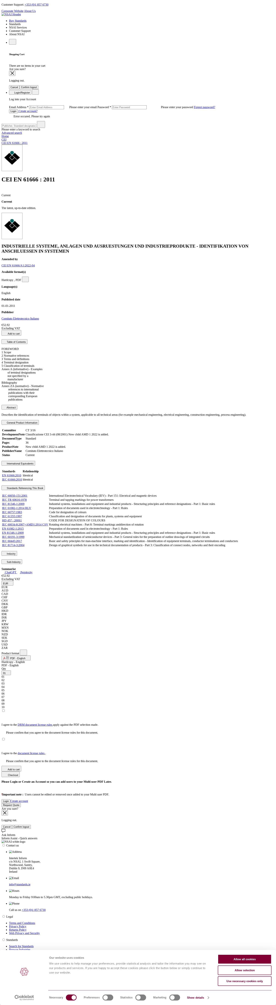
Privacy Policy (17, 926)
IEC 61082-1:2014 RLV (16, 508)
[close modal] (12, 73)
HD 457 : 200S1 (12, 520)
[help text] (25, 279)
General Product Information (21, 422)
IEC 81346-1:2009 (13, 503)
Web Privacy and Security (24, 933)
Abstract (11, 407)
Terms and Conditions (22, 923)
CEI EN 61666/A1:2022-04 (18, 265)
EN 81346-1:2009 (13, 532)
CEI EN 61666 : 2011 (15, 143)
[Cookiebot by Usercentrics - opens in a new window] (24, 998)
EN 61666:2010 (11, 475)
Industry (11, 553)
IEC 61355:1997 (12, 516)
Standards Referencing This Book (24, 488)
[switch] (108, 998)
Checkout (12, 775)
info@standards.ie (19, 884)
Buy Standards (17, 20)
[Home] (11, 14)
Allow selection (245, 970)
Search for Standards (21, 946)
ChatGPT (10, 572)
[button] (7, 583)
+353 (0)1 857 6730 (36, 4)
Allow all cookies (245, 959)
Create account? (28, 111)
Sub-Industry (13, 562)
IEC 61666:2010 (12, 479)
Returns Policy (17, 929)
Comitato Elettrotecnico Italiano (20, 318)
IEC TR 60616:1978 (14, 499)
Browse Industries (19, 949)
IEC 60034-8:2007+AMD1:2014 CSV (25, 524)
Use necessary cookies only (244, 981)
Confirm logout (29, 87)
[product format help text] (23, 652)
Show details (195, 997)
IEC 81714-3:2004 (13, 545)
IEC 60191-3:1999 (13, 536)
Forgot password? (204, 107)
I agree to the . (24, 753)
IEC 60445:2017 (12, 541)
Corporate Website (12, 11)
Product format (11, 653)
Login (13, 111)
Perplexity (26, 572)
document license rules (31, 753)
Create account (19, 801)
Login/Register (22, 92)
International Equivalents (20, 463)
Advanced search (12, 132)
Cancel (14, 87)
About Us (30, 11)
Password (145, 107)
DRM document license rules (35, 724)
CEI (4, 139)
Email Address (53, 107)
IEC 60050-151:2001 (14, 495)
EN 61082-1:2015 (13, 528)
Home (5, 136)
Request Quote (11, 805)
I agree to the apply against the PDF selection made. (50, 724)
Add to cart (13, 333)
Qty (4, 668)
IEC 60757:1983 (12, 512)
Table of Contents (16, 342)
